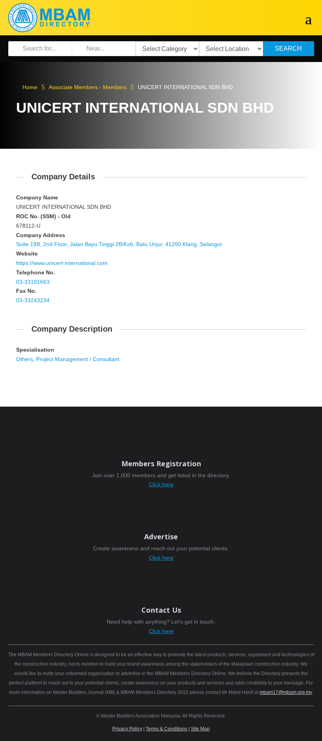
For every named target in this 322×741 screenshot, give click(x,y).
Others (24, 359)
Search (288, 48)
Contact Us (161, 610)
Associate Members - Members (87, 87)
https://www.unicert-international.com (62, 263)
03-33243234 (32, 300)
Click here (161, 484)
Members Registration (161, 463)
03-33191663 (32, 282)
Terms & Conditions (166, 729)
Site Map (200, 729)
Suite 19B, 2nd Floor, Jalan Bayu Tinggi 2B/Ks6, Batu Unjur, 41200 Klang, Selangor (119, 244)
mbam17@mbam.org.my (286, 692)
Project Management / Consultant (77, 359)
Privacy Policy (127, 729)
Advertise (161, 536)
